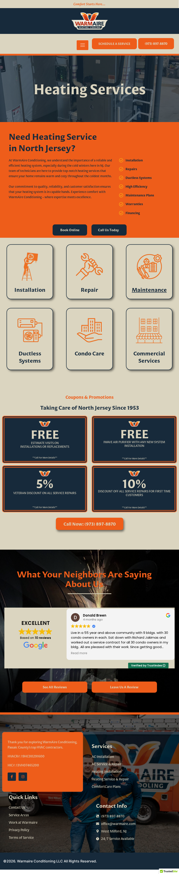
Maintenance (149, 289)
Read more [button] (79, 653)
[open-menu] (82, 45)
